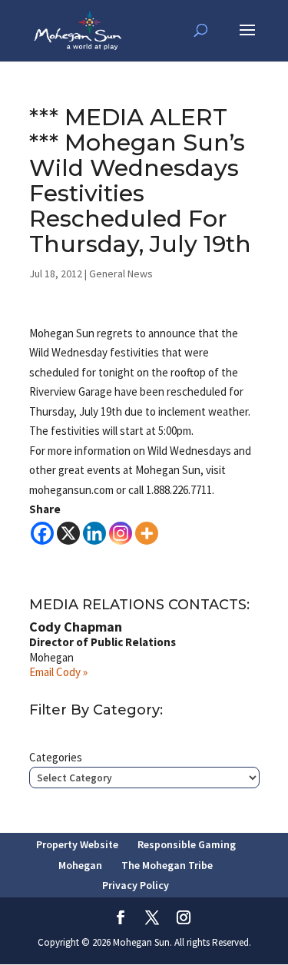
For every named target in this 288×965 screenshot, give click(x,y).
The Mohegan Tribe (167, 865)
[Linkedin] (94, 533)
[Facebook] (42, 533)
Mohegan (80, 865)
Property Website (77, 844)
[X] (68, 533)
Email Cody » (58, 672)
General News (121, 273)
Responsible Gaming (186, 844)
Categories (55, 757)
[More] (146, 533)
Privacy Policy (135, 885)
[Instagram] (120, 533)
